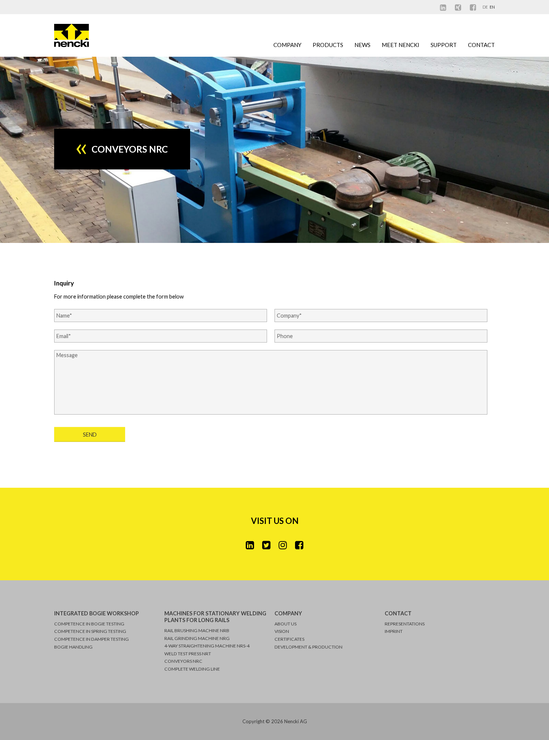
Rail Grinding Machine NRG (197, 638)
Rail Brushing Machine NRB (196, 630)
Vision (281, 631)
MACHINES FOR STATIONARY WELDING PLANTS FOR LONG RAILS (215, 616)
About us (285, 624)
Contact (481, 44)
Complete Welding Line (192, 669)
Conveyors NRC (183, 661)
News (362, 44)
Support (444, 44)
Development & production (308, 647)
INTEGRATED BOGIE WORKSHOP (96, 613)
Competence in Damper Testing (91, 639)
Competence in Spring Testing (90, 631)
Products (328, 44)
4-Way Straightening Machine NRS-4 (206, 646)
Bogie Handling (73, 647)
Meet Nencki (400, 44)
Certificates (289, 639)
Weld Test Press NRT (187, 653)
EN (492, 6)
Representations (405, 624)
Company (287, 44)
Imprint (394, 631)
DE (485, 6)
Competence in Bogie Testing (89, 624)
